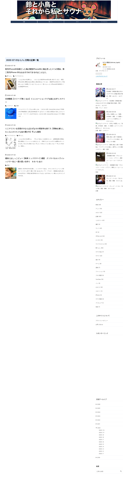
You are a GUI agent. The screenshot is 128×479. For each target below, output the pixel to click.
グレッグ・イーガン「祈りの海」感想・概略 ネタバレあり (114, 181)
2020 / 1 (101, 453)
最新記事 (99, 84)
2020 (98, 428)
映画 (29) (98, 204)
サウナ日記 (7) (100, 252)
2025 (98, 408)
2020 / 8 (101, 437)
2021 (98, 424)
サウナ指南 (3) (100, 299)
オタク (105, 108)
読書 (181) (98, 216)
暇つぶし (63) (99, 248)
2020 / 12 (101, 430)
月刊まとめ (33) (100, 236)
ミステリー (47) (100, 220)
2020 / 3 (101, 449)
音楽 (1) (98, 307)
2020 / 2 (101, 451)
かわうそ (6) (99, 287)
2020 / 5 (101, 444)
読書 (24, 21)
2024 (98, 412)
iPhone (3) (99, 295)
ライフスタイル (104, 21)
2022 (98, 420)
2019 (98, 457)
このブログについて (101, 76)
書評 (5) (98, 224)
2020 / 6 (101, 442)
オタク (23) (99, 212)
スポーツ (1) (99, 291)
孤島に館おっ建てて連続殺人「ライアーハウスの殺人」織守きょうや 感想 (114, 139)
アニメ (101, 108)
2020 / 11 (101, 432)
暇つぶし (51, 21)
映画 (8, 165)
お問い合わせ (99, 324)
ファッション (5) (100, 271)
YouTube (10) (99, 279)
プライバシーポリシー (102, 320)
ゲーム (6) (98, 263)
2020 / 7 (101, 439)
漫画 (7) (98, 267)
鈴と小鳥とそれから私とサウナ (64, 3)
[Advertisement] (64, 39)
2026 (98, 404)
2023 (98, 416)
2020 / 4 (101, 446)
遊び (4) (98, 259)
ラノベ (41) (99, 228)
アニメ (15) (99, 208)
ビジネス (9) (99, 240)
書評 (100, 130)
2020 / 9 (101, 435)
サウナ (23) (99, 255)
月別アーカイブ (101, 399)
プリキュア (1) (100, 303)
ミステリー (10, 105)
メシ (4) (98, 283)
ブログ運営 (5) (100, 275)
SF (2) (97, 232)
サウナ (77, 21)
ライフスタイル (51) (101, 244)
